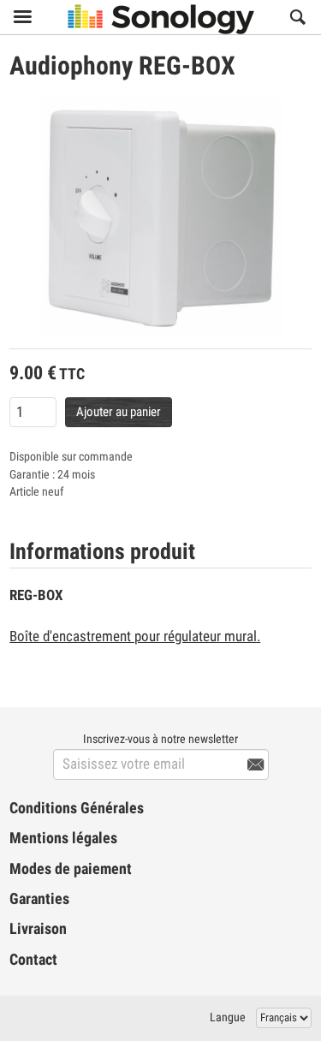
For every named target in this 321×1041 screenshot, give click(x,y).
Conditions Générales (76, 808)
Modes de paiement (70, 868)
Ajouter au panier (118, 411)
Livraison (38, 928)
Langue (228, 1017)
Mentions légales (63, 838)
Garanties (39, 898)
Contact (33, 959)
